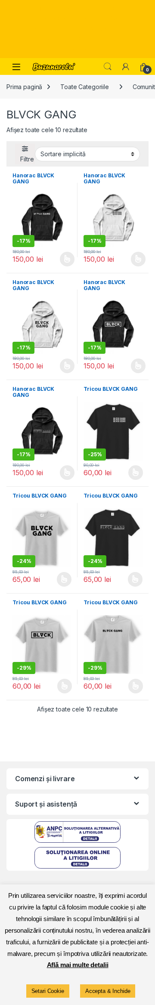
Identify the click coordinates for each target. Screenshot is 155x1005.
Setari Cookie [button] (47, 991)
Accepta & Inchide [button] (107, 991)
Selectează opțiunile (59, 259)
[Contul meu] (125, 67)
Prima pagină (24, 86)
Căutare (107, 66)
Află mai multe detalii (77, 964)
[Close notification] (141, 29)
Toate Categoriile (84, 86)
